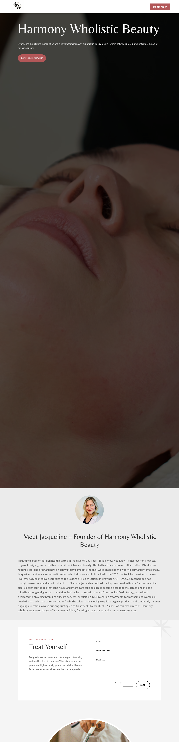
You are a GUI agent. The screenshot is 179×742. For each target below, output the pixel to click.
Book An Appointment (32, 58)
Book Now (160, 6)
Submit (143, 685)
